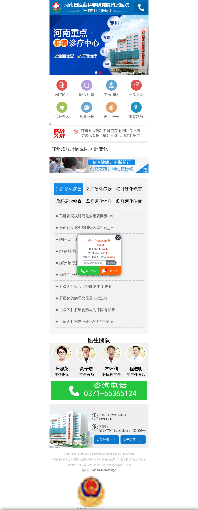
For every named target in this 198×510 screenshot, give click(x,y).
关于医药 (129, 439)
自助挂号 (111, 117)
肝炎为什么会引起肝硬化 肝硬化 (85, 286)
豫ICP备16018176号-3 (104, 470)
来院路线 (136, 117)
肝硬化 (101, 148)
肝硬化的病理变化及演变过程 (83, 298)
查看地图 (103, 439)
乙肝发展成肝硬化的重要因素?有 (86, 216)
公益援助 (136, 94)
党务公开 (86, 117)
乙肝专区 (61, 117)
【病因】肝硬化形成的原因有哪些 (87, 310)
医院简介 (61, 94)
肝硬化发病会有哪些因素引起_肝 (86, 228)
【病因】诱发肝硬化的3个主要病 (86, 321)
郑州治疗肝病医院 (70, 148)
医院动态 (86, 94)
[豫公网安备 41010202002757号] (91, 477)
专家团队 (111, 94)
